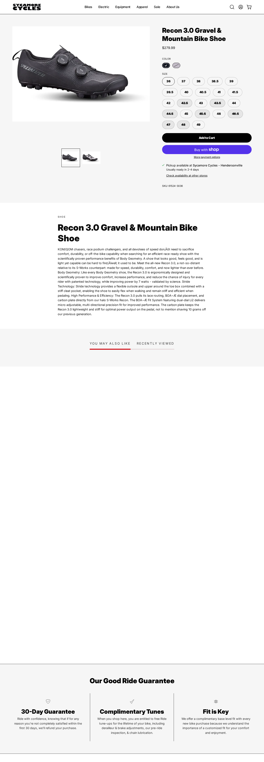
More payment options (207, 157)
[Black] (166, 65)
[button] (232, 7)
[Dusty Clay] (176, 65)
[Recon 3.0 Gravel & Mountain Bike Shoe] (70, 158)
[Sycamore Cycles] (26, 7)
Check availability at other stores (186, 175)
